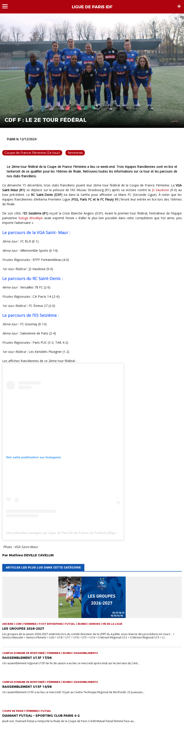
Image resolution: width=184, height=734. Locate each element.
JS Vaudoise (160, 190)
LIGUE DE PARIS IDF (92, 6)
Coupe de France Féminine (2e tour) (32, 153)
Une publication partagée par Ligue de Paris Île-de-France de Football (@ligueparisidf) (67, 533)
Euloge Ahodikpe (30, 218)
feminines (75, 153)
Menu (7, 6)
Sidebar (179, 6)
